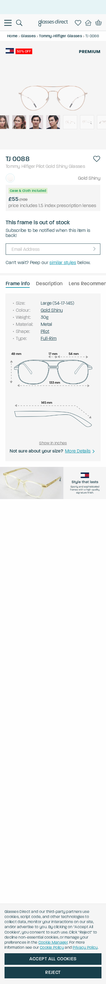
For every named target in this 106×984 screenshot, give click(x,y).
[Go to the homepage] (53, 23)
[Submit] (94, 248)
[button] (96, 158)
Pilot (40, 166)
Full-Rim (49, 338)
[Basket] (98, 22)
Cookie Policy (52, 947)
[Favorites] (79, 22)
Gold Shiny (57, 166)
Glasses (77, 166)
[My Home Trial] (89, 22)
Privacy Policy (85, 947)
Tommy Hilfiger (20, 166)
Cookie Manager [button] (53, 942)
